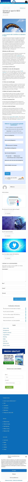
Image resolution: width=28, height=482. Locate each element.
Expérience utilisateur (7, 332)
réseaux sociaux (16, 91)
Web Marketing (6, 426)
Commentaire (5, 269)
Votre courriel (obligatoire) (10, 140)
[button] (26, 456)
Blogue (4, 442)
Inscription (9, 387)
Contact (4, 449)
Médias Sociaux (6, 428)
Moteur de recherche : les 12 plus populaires (11, 320)
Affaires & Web (6, 328)
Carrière (4, 444)
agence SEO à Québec (14, 116)
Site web (4, 293)
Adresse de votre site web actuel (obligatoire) (14, 160)
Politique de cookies (8, 480)
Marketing (5, 336)
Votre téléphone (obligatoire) (10, 148)
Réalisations (5, 410)
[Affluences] (14, 2)
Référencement (6, 343)
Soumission (5, 440)
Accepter (14, 470)
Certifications (5, 407)
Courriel (7, 380)
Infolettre (5, 447)
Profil (4, 403)
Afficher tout (23, 8)
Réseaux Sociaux (6, 345)
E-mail (3, 288)
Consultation (5, 405)
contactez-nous (20, 119)
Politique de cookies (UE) (8, 412)
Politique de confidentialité (17, 480)
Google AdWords (6, 334)
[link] (13, 357)
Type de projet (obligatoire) (10, 153)
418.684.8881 (6, 2)
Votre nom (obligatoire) (9, 135)
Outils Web (5, 341)
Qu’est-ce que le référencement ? (9, 400)
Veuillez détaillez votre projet (10, 165)
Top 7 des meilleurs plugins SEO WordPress (10, 254)
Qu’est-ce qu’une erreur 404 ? (8, 317)
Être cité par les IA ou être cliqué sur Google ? (11, 209)
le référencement (19, 55)
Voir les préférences (14, 477)
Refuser (14, 474)
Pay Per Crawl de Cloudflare (7, 231)
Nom (3, 283)
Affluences (12, 186)
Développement (6, 330)
